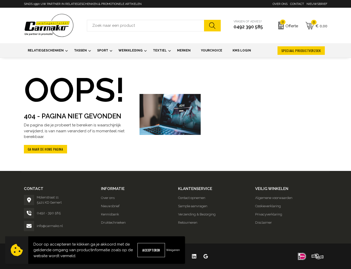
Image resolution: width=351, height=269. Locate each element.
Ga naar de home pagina (45, 149)
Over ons (280, 4)
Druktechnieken (113, 222)
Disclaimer (263, 222)
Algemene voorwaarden (273, 198)
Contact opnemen (191, 198)
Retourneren (187, 222)
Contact (297, 4)
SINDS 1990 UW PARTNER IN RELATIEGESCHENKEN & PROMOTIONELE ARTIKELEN (83, 4)
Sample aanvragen (192, 206)
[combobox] (145, 25)
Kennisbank (110, 214)
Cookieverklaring (268, 206)
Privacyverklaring (268, 214)
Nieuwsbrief (317, 4)
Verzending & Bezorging (197, 214)
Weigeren (173, 250)
